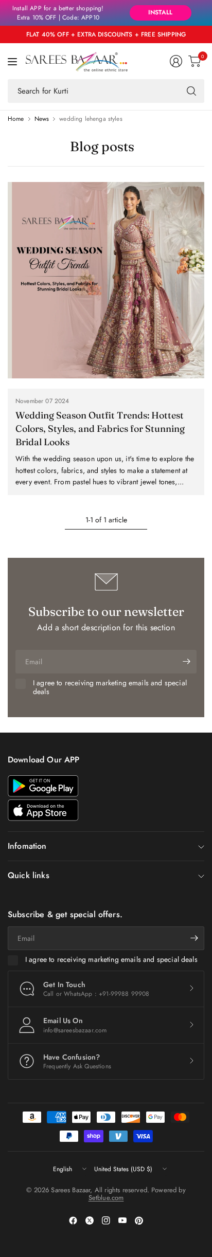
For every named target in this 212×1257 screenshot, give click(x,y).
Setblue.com (106, 1198)
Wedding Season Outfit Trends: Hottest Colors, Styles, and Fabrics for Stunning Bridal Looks (100, 428)
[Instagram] (106, 1220)
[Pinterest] (139, 1220)
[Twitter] (89, 1220)
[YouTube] (122, 1220)
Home (16, 119)
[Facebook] (73, 1220)
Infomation (27, 846)
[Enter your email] (186, 661)
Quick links (28, 875)
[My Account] (176, 61)
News (41, 119)
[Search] (191, 91)
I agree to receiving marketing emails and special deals (110, 688)
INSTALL (160, 12)
